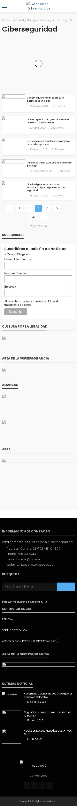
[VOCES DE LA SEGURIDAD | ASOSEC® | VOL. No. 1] (11, 736)
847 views (57, 127)
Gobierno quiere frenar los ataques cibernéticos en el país (45, 99)
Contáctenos (38, 775)
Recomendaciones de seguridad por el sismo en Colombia (48, 695)
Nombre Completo (16, 273)
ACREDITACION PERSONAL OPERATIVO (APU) (30, 641)
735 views (58, 195)
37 (33, 217)
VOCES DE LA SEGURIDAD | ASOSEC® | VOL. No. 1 (48, 732)
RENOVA (7, 619)
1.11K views (58, 149)
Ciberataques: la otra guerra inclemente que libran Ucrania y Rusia (48, 121)
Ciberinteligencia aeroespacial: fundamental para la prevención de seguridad (45, 187)
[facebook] (27, 785)
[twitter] (34, 785)
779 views (59, 106)
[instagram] (42, 785)
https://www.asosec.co (37, 565)
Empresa (10, 286)
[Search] (71, 6)
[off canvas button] (4, 6)
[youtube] (49, 785)
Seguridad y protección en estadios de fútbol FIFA (47, 714)
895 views (64, 171)
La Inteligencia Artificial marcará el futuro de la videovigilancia (48, 143)
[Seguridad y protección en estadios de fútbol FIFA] (11, 718)
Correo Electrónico (17, 259)
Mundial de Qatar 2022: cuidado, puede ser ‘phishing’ (49, 164)
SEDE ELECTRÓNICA (14, 630)
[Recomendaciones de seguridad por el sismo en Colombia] (11, 693)
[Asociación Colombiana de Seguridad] (38, 765)
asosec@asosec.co (31, 559)
